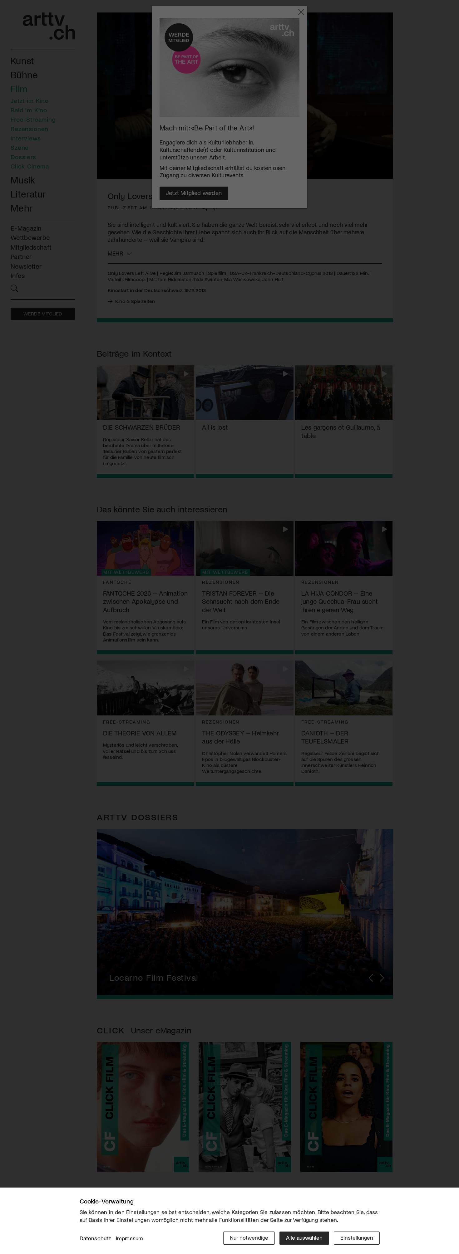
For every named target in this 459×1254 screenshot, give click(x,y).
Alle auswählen (304, 1237)
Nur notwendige (249, 1237)
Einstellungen (356, 1237)
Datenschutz (95, 1238)
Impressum (129, 1238)
